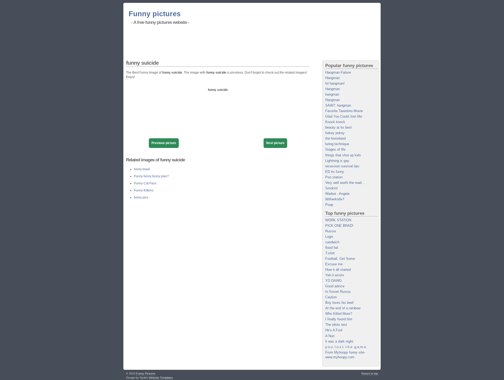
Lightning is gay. (337, 161)
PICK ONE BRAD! (339, 226)
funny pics (141, 197)
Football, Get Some (340, 259)
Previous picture (163, 143)
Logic (329, 237)
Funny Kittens (143, 190)
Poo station (334, 177)
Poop (329, 205)
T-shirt (330, 253)
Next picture (275, 143)
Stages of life (335, 149)
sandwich (332, 242)
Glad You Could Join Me (343, 116)
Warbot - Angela (337, 194)
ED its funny (334, 172)
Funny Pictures (145, 373)
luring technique (337, 144)
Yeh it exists (334, 275)
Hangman (332, 78)
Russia (330, 231)
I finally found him (338, 319)
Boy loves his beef (339, 303)
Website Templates (161, 377)
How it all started (338, 270)
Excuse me (334, 264)
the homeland (335, 138)
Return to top (369, 373)
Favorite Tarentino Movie (344, 111)
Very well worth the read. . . (346, 183)
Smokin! (331, 188)
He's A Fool (333, 330)
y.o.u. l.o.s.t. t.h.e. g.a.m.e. (346, 347)
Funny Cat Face (145, 183)
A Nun (329, 336)
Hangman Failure (338, 72)
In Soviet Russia (337, 292)
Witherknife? (334, 199)
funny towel (142, 169)
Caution (331, 297)
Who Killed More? (338, 314)
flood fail (331, 248)
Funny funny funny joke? (151, 176)
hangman (332, 94)
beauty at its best (338, 127)
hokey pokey (335, 133)
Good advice (334, 286)
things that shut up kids (343, 155)
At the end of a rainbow (342, 308)
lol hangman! (335, 83)
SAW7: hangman (338, 105)
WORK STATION (338, 220)
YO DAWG (333, 281)
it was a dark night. (339, 341)
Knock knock (335, 122)
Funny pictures (155, 14)
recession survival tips (342, 166)
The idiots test (336, 325)
